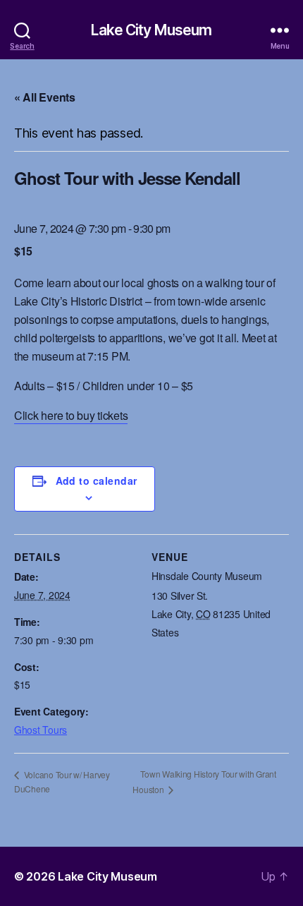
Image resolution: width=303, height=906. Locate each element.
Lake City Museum (151, 30)
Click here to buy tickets (71, 415)
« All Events (44, 97)
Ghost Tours (40, 730)
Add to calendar (96, 480)
